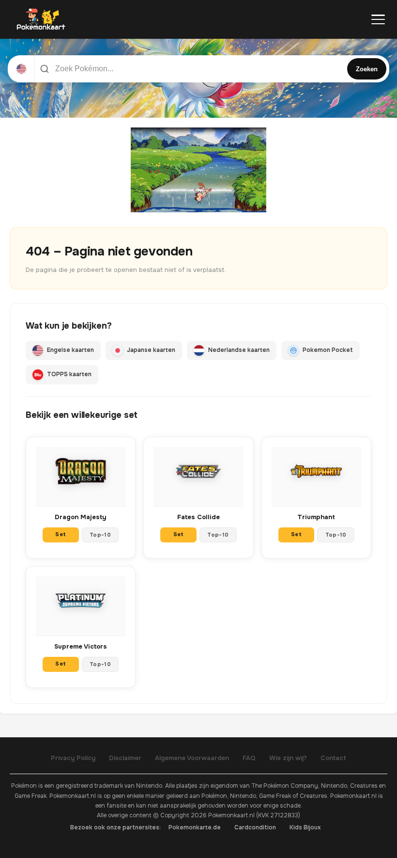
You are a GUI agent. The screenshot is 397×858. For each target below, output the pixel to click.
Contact (333, 758)
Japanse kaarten (151, 350)
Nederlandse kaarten (239, 350)
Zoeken (367, 69)
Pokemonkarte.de (194, 827)
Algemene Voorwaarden (192, 758)
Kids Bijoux (305, 827)
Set (60, 534)
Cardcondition (255, 827)
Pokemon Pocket (328, 350)
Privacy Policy (73, 758)
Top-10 (100, 534)
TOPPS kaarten (69, 374)
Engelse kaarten (70, 350)
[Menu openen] (378, 19)
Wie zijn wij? (288, 758)
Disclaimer (125, 758)
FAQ (249, 758)
